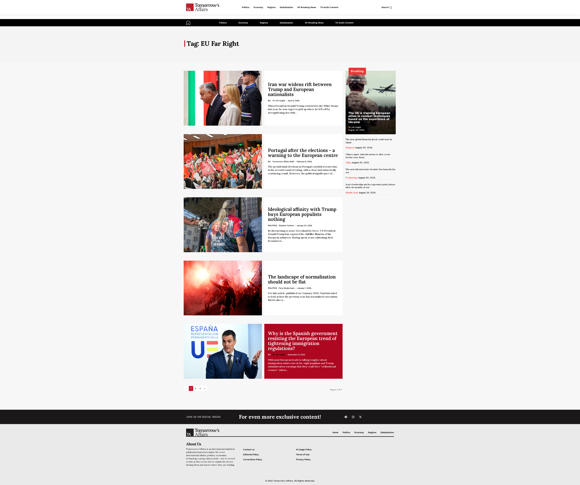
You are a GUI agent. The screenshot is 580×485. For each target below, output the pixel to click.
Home (335, 432)
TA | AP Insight (278, 101)
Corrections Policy (252, 459)
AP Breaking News (314, 22)
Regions (264, 22)
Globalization (286, 22)
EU (269, 100)
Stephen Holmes (286, 225)
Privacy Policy (303, 459)
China (348, 162)
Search (385, 7)
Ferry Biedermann (287, 288)
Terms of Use (302, 454)
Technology (352, 177)
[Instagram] (353, 416)
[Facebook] (346, 416)
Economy (243, 22)
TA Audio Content (344, 22)
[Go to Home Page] (188, 22)
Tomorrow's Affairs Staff (283, 162)
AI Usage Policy (304, 449)
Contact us (249, 449)
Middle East (352, 192)
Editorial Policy (251, 454)
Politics (223, 22)
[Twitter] (360, 416)
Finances (350, 147)
